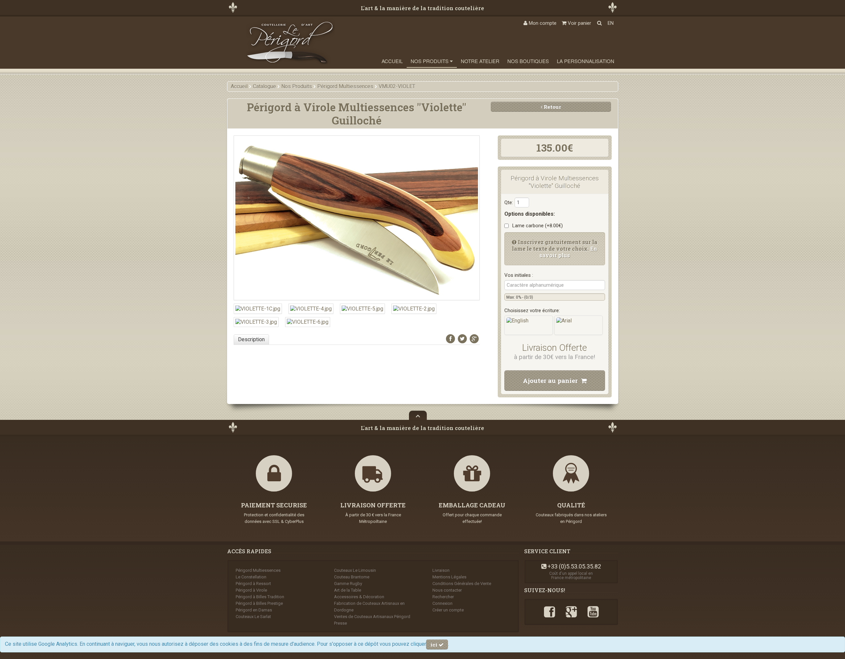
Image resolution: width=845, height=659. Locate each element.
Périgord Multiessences (258, 570)
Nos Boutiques (528, 60)
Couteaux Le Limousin (355, 570)
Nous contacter (447, 590)
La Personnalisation (585, 60)
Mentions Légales (449, 576)
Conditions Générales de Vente (461, 583)
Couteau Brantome (351, 576)
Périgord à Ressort (253, 583)
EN (611, 23)
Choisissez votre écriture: (532, 310)
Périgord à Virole (251, 590)
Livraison (441, 570)
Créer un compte (448, 609)
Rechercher (443, 596)
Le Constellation (251, 576)
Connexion (442, 603)
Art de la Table (347, 590)
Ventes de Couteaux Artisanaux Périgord (372, 616)
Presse (340, 623)
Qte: (508, 202)
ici (434, 644)
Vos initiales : (518, 275)
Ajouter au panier (552, 380)
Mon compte (542, 23)
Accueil (392, 60)
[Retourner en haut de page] (418, 415)
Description (251, 339)
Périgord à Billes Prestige (259, 603)
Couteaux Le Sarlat (253, 616)
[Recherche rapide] (599, 23)
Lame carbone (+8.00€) (536, 226)
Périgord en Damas (254, 609)
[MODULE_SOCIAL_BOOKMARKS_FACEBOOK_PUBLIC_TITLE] (450, 339)
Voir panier (578, 23)
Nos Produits (430, 60)
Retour (551, 106)
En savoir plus (568, 252)
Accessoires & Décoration (359, 596)
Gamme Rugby (348, 583)
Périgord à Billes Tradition (260, 596)
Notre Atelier (480, 60)
